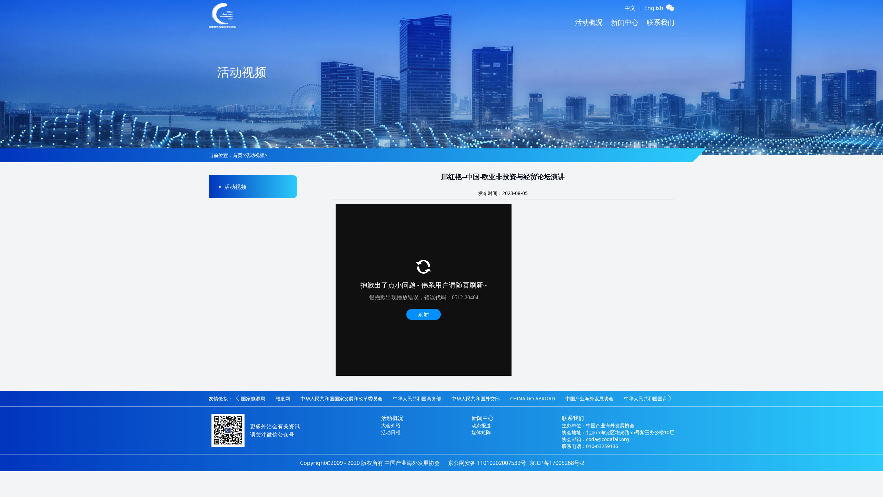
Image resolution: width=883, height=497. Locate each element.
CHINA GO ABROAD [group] (532, 398)
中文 (630, 8)
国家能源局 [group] (253, 398)
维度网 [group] (283, 398)
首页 (237, 155)
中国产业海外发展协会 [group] (589, 398)
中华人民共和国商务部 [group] (417, 398)
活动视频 (255, 155)
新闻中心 (624, 22)
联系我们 (660, 22)
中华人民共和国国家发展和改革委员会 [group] (341, 398)
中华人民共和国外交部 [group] (476, 398)
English (653, 8)
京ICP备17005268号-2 (556, 463)
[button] (237, 399)
